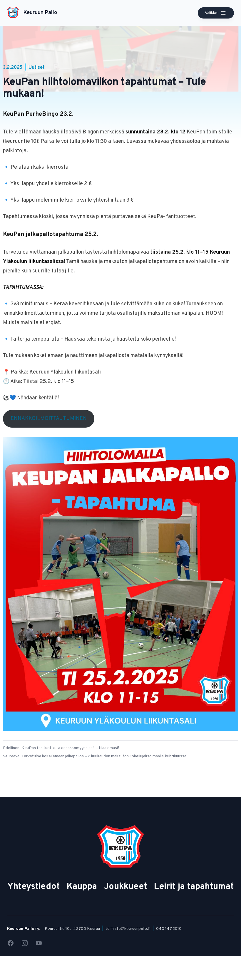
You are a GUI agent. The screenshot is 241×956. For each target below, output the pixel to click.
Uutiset (37, 68)
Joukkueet (125, 886)
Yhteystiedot (33, 886)
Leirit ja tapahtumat (194, 886)
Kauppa (82, 886)
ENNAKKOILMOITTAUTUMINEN (49, 418)
